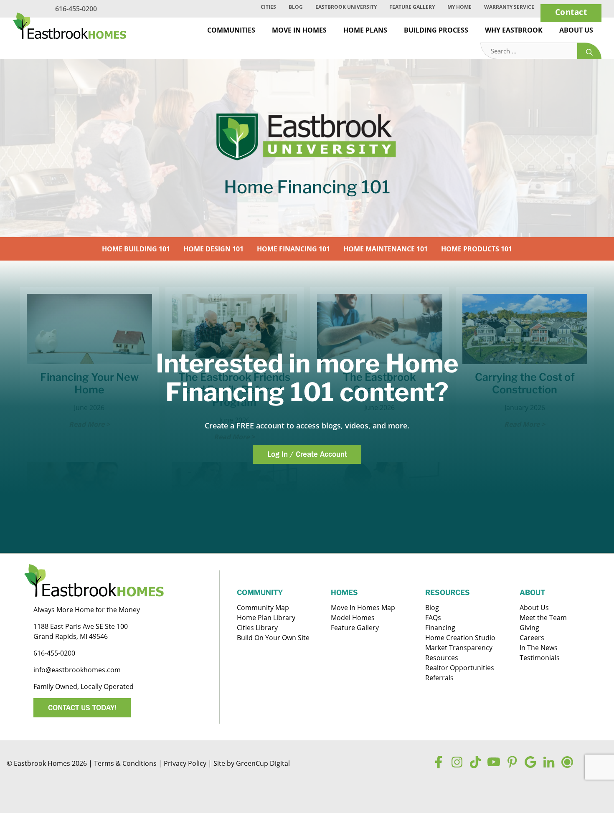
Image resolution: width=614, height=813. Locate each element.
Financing (440, 627)
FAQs (433, 617)
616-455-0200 (76, 8)
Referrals (439, 677)
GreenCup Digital (263, 763)
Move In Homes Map (363, 607)
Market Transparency (458, 647)
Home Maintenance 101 (385, 248)
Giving (529, 627)
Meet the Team (543, 617)
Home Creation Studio (460, 637)
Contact (571, 12)
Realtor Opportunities (459, 667)
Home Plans (365, 30)
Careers (532, 637)
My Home (459, 6)
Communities (231, 30)
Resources (441, 657)
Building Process (436, 30)
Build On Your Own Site (273, 637)
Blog (296, 6)
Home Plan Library (266, 617)
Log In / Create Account (307, 453)
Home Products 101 (476, 248)
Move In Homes (299, 30)
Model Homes (353, 617)
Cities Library (257, 627)
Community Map (263, 607)
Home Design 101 (213, 248)
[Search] (589, 51)
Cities (268, 6)
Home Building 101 (136, 248)
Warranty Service (509, 6)
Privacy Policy (185, 763)
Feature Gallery (412, 6)
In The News (539, 647)
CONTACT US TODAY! (82, 707)
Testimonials (540, 657)
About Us (576, 30)
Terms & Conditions (125, 763)
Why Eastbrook (514, 30)
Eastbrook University (346, 6)
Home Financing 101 (293, 248)
